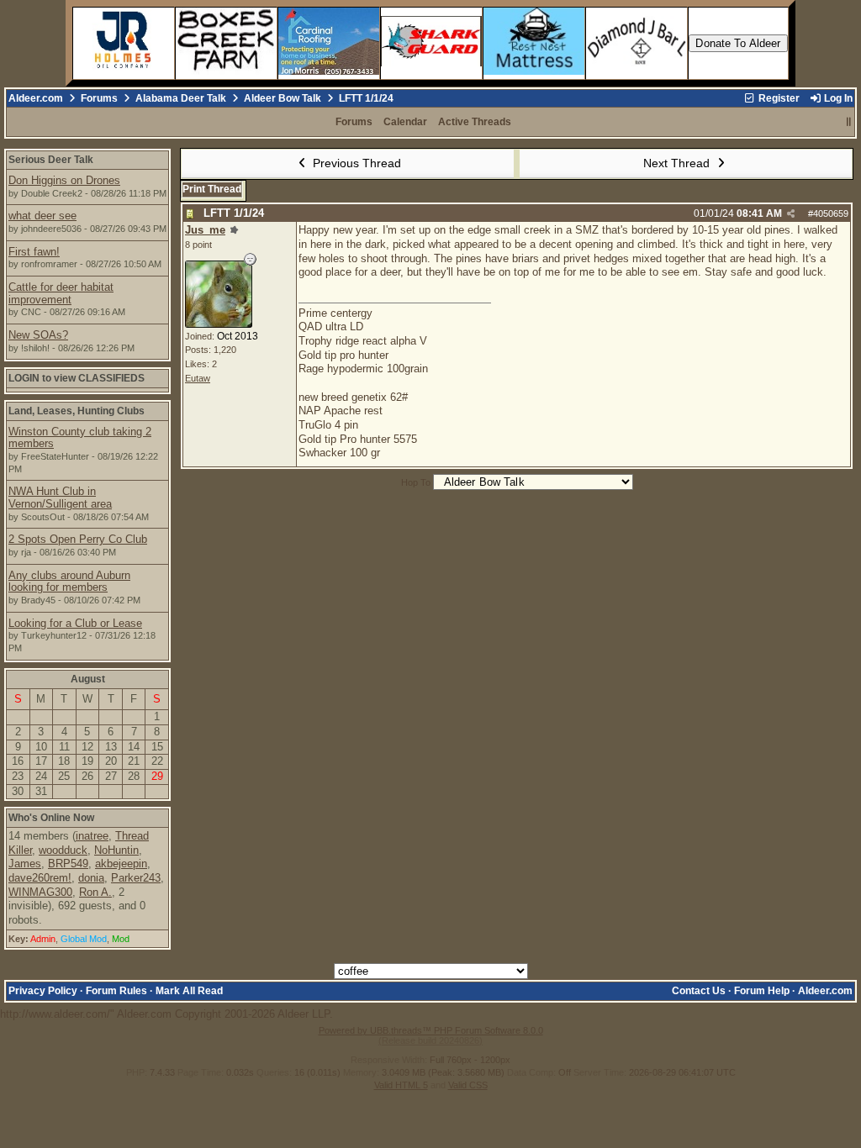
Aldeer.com (35, 98)
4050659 (830, 213)
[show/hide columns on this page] (849, 121)
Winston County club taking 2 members (79, 437)
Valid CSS (468, 1085)
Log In (837, 98)
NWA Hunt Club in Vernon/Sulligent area (60, 497)
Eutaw (197, 378)
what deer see (42, 215)
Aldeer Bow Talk (282, 98)
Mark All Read (189, 991)
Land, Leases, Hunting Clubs (76, 411)
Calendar (405, 122)
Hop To (415, 482)
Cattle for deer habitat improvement (61, 293)
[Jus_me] (218, 324)
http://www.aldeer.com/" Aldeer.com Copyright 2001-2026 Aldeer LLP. (426, 591)
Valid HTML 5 (401, 1085)
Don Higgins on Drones (64, 180)
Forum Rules (116, 991)
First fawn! (34, 251)
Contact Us (699, 991)
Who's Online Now (51, 818)
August (88, 679)
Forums (99, 98)
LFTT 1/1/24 (233, 213)
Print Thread (211, 189)
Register (778, 98)
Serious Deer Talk (50, 160)
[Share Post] (791, 214)
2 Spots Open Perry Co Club (77, 539)
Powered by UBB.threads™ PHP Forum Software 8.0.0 (431, 1030)
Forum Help (762, 991)
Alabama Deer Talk (180, 98)
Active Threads (474, 122)
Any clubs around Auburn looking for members (69, 581)
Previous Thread (355, 163)
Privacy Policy (42, 991)
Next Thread (678, 163)
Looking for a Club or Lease (75, 623)
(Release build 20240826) (430, 1040)
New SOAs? (38, 335)
